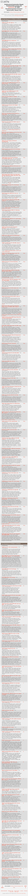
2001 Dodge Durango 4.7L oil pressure (10, 184)
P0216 (16, 198)
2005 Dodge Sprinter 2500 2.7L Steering (10, 210)
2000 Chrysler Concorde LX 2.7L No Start (11, 149)
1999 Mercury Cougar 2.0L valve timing (10, 481)
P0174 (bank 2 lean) (12, 314)
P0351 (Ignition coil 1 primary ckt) (12, 207)
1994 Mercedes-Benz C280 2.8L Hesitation (11, 448)
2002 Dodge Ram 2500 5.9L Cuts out (10, 193)
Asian (12, 12)
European (18, 12)
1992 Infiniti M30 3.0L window (8, 361)
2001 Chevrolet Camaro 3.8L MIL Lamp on (11, 625)
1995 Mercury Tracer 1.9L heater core (10, 472)
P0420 (18, 81)
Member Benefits (4, 890)
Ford (21, 12)
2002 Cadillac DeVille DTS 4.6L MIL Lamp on (11, 74)
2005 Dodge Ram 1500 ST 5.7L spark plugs (11, 218)
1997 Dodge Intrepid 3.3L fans (8, 648)
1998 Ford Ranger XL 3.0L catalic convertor (11, 718)
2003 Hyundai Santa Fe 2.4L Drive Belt (10, 352)
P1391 (9, 183)
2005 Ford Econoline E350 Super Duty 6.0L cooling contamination (11, 318)
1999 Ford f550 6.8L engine (8, 727)
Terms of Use (19, 893)
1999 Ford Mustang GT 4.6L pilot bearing (11, 731)
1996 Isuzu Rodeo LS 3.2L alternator (10, 369)
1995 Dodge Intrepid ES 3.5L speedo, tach (11, 640)
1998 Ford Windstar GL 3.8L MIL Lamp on (11, 242)
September (11, 7)
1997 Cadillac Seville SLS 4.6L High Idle (10, 57)
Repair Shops (16, 890)
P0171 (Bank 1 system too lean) (8, 419)
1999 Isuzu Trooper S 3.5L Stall (9, 378)
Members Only (10, 890)
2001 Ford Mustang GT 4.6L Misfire (10, 770)
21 (23, 585)
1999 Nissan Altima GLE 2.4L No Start (10, 506)
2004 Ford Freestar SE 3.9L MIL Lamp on (11, 296)
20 (23, 625)
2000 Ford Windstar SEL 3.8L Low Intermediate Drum (9, 762)
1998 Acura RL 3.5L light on (8, 22)
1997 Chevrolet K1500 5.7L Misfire (9, 96)
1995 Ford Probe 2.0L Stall (8, 710)
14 (23, 656)
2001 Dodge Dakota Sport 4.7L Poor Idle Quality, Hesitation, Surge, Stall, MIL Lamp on (11, 175)
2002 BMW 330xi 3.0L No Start (8, 577)
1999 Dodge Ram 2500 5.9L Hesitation (10, 656)
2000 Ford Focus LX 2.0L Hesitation (10, 261)
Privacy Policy (23, 893)
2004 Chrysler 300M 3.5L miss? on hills (10, 633)
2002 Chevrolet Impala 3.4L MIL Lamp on (11, 121)
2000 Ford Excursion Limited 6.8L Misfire (11, 740)
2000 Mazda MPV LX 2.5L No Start (9, 429)
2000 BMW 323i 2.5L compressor (9, 40)
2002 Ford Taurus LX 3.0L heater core (10, 287)
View (24, 22)
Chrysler (14, 12)
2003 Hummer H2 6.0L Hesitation (9, 343)
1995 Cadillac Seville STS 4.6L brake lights (11, 595)
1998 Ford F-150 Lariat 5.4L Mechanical (10, 235)
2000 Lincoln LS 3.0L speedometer (9, 421)
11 (23, 731)
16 (23, 648)
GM (23, 12)
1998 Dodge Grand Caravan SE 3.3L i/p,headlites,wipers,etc (10, 158)
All (10, 886)
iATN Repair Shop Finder (19, 15)
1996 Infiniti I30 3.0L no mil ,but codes (10, 834)
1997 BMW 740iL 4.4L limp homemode (10, 31)
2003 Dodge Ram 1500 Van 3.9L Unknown (11, 701)
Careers (21, 890)
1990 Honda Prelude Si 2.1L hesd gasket (11, 830)
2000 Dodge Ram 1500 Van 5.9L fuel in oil (11, 166)
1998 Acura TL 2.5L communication (10, 547)
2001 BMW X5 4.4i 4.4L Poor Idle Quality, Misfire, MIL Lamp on (11, 556)
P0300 (3, 351)
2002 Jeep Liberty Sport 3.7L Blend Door (11, 403)
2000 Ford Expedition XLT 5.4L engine (10, 751)
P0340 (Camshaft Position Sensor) (10, 277)
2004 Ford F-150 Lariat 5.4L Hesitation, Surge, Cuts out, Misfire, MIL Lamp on (10, 306)
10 (23, 555)
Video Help (16, 891)
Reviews (25, 890)
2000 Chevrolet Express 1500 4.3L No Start (11, 616)
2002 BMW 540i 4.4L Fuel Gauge (9, 568)
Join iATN (11, 891)
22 (23, 770)
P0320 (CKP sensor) (6, 208)
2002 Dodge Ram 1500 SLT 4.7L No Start (11, 683)
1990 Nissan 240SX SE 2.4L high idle (10, 489)
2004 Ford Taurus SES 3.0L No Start (10, 811)
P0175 (3, 304)
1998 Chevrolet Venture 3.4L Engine (10, 105)
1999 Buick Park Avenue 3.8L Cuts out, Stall (11, 585)
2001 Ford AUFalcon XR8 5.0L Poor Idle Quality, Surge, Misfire (10, 271)
